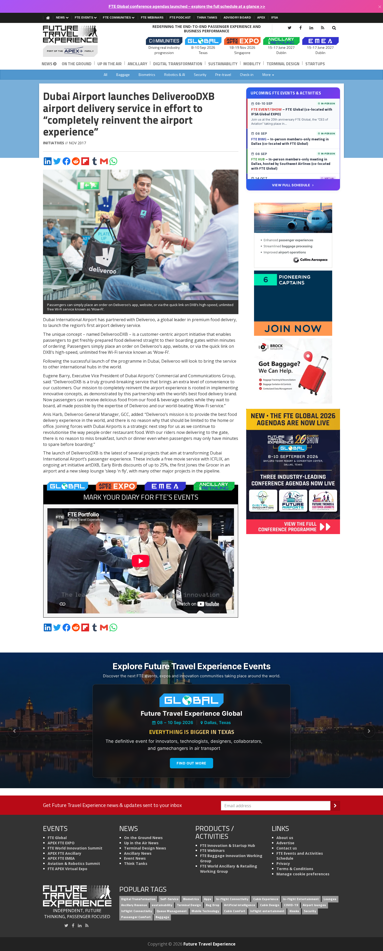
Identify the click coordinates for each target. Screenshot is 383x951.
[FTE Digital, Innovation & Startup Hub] (293, 303)
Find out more (191, 763)
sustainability (162, 904)
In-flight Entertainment (301, 899)
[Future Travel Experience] (77, 41)
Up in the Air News (141, 842)
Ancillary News (137, 853)
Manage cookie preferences (302, 873)
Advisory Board (237, 17)
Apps (207, 899)
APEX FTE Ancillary (64, 853)
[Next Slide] (369, 731)
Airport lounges (314, 904)
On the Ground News (143, 837)
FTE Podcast (180, 17)
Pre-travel (223, 74)
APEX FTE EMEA (61, 858)
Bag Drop (212, 904)
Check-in (247, 74)
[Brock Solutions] (293, 371)
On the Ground (76, 64)
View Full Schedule (291, 185)
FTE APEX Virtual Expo (67, 868)
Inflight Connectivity (136, 910)
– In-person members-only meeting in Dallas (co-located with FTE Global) (290, 141)
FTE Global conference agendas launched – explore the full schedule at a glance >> (187, 6)
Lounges (330, 899)
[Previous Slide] (14, 731)
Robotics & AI (174, 74)
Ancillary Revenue (134, 904)
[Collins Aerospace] (293, 235)
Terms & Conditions (294, 868)
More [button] (266, 74)
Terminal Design (283, 64)
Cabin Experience (265, 899)
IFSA (274, 17)
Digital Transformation (177, 64)
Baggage (123, 74)
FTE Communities (117, 17)
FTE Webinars (152, 17)
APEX (261, 17)
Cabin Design (269, 904)
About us (284, 837)
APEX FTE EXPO (61, 842)
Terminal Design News (145, 848)
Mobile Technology (205, 910)
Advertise (285, 842)
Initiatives (53, 142)
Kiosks (294, 910)
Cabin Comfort (234, 910)
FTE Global (57, 837)
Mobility (252, 64)
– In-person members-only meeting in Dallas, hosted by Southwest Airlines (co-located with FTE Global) (290, 164)
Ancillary (137, 64)
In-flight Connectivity (232, 899)
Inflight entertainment (267, 910)
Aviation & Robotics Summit (74, 863)
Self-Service (169, 899)
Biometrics (147, 74)
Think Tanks (207, 17)
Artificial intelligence (239, 904)
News (61, 17)
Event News (135, 858)
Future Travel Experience (209, 944)
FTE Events (84, 17)
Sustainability (222, 64)
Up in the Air (109, 64)
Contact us (286, 848)
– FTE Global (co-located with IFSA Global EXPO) (291, 111)
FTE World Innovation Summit (75, 848)
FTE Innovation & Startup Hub (227, 845)
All (105, 74)
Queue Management (172, 910)
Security (200, 74)
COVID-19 (291, 904)
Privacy (283, 863)
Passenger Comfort (136, 916)
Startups (315, 64)
